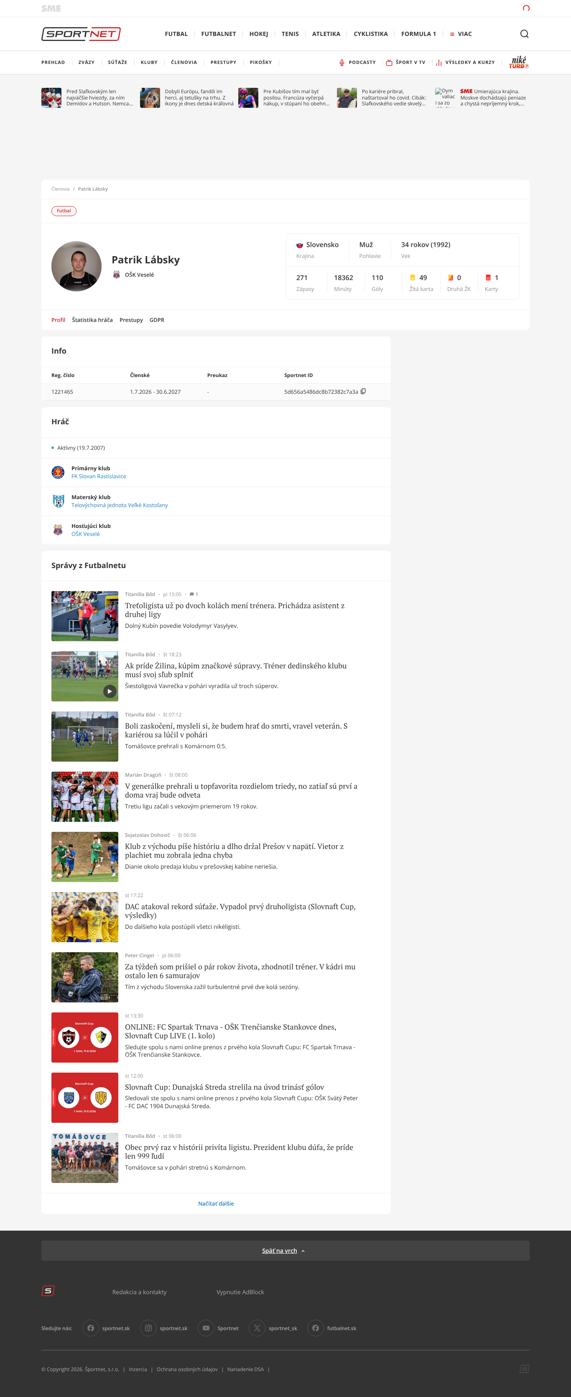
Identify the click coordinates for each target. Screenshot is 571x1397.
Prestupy (131, 320)
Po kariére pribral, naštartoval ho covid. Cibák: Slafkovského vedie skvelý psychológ (394, 98)
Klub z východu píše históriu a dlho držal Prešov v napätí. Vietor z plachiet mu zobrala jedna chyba (234, 851)
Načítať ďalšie (216, 1203)
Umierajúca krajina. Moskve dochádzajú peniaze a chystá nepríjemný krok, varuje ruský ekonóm (493, 98)
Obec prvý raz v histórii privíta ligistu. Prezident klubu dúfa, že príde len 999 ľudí (239, 1152)
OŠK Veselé (139, 274)
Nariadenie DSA (245, 1369)
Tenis (290, 34)
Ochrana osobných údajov (187, 1369)
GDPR (157, 320)
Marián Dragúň (143, 775)
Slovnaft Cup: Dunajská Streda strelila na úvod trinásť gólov (224, 1087)
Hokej (259, 34)
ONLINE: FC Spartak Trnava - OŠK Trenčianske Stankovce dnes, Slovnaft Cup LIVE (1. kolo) (230, 1031)
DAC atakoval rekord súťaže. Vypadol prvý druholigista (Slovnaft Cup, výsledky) (240, 911)
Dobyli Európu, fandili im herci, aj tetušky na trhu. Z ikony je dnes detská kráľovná (199, 98)
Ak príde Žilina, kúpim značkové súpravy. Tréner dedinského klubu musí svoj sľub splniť (236, 670)
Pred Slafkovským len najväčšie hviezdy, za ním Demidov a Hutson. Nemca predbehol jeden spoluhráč (98, 98)
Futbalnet (218, 34)
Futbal (176, 34)
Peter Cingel (139, 955)
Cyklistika (371, 34)
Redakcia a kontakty (139, 1292)
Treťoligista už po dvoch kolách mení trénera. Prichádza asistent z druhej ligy (235, 610)
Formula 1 (418, 34)
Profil (58, 320)
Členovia (60, 189)
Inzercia (138, 1369)
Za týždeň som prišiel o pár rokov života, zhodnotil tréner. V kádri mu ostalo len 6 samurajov (240, 971)
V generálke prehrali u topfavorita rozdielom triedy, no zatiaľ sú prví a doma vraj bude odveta (241, 791)
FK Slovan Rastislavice (98, 476)
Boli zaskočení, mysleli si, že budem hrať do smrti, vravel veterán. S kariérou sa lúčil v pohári (236, 730)
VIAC (465, 34)
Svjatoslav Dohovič (147, 835)
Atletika (326, 34)
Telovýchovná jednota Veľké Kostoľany (119, 505)
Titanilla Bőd (140, 594)
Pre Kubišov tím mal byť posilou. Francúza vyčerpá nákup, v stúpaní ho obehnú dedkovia (296, 98)
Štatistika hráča (92, 320)
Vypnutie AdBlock (240, 1292)
